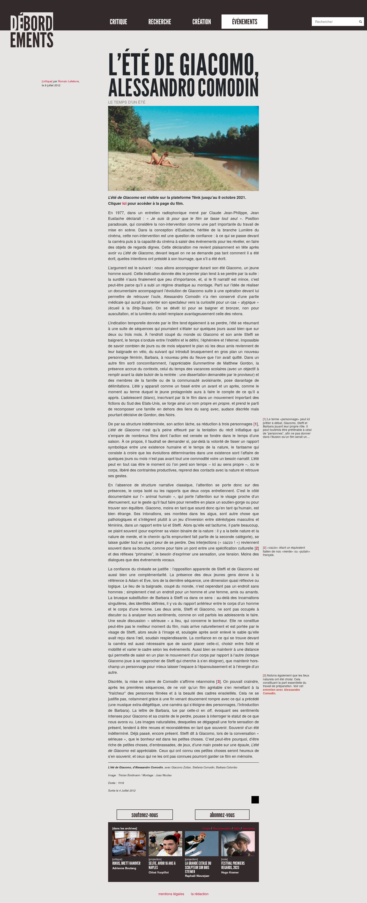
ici (124, 203)
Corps (206, 828)
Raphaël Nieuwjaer (198, 867)
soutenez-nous (144, 814)
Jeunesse (249, 828)
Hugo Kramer (233, 865)
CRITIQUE (118, 21)
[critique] (47, 81)
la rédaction (200, 893)
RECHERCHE (159, 21)
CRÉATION (201, 21)
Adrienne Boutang (126, 863)
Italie (237, 828)
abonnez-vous (222, 814)
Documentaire (222, 828)
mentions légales (171, 893)
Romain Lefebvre (68, 81)
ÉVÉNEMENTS (244, 21)
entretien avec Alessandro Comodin (281, 691)
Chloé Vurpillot (162, 865)
